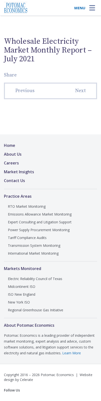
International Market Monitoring (33, 253)
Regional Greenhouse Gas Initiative (35, 310)
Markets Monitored (22, 268)
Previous (25, 91)
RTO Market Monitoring (27, 206)
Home (9, 145)
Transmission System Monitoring (34, 245)
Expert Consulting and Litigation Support (40, 222)
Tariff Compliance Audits (27, 237)
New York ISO (19, 302)
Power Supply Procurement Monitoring (39, 230)
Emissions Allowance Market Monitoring (40, 214)
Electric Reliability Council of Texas (35, 278)
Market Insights (19, 171)
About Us (13, 154)
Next (80, 91)
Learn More (71, 353)
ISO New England (21, 294)
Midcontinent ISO (21, 286)
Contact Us (14, 180)
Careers (11, 163)
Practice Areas (18, 196)
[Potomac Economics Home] (15, 6)
